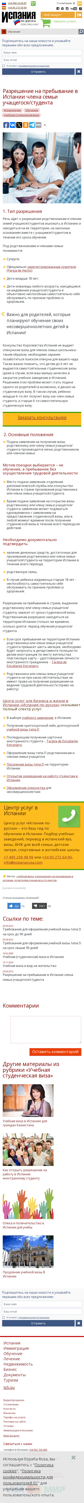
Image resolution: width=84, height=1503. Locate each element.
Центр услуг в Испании (21, 810)
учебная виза (25, 876)
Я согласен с (28, 65)
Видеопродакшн (14, 1400)
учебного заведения (38, 718)
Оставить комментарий (55, 1051)
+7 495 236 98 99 (18, 857)
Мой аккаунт (12, 1435)
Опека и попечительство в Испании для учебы (23, 1225)
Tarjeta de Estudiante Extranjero (37, 664)
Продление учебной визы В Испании (24, 1274)
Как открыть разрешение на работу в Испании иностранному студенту (25, 1174)
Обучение (14, 31)
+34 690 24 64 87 (17, 3)
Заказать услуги (65, 21)
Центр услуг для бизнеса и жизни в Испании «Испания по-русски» (35, 702)
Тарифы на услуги (14, 1417)
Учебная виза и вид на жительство (29, 966)
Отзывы (9, 1426)
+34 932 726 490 (38, 1449)
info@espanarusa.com (23, 862)
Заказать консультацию (42, 417)
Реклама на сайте (15, 1421)
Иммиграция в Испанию (18, 1430)
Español (79, 2)
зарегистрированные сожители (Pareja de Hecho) (41, 269)
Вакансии (9, 1413)
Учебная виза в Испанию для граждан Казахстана (25, 1123)
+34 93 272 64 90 (17, 7)
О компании (64, 3)
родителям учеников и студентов (35, 880)
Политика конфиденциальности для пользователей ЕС (28, 1477)
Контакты (10, 1408)
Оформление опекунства (26, 788)
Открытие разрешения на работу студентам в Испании (42, 778)
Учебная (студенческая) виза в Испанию (33, 957)
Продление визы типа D (25, 764)
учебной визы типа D (23, 729)
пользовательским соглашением (34, 65)
